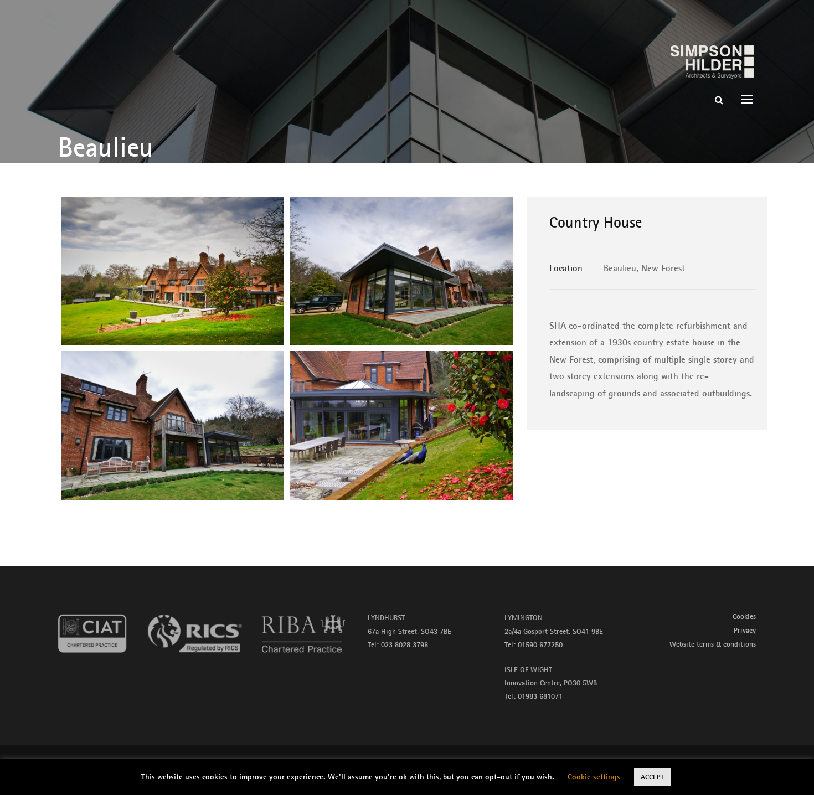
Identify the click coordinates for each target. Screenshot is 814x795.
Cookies (744, 616)
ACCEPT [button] (652, 776)
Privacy (745, 630)
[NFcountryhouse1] (172, 271)
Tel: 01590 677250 (533, 644)
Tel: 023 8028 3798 (398, 644)
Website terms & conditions (712, 643)
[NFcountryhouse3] (172, 425)
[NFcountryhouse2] (401, 271)
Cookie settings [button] (594, 776)
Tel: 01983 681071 (533, 695)
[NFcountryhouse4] (401, 425)
